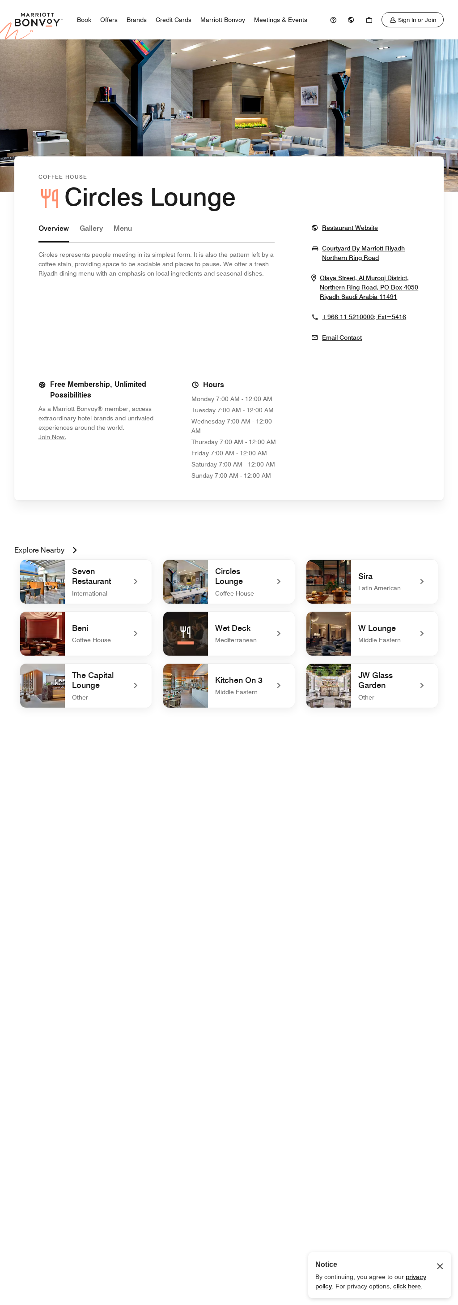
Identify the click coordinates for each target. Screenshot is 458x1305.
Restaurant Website (350, 227)
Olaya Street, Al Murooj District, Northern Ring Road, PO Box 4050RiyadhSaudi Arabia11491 (370, 287)
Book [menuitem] (84, 19)
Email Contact (342, 337)
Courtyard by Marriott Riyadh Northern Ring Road (371, 253)
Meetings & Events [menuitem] (280, 19)
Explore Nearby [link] (39, 550)
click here (407, 1286)
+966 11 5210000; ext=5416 (364, 316)
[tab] (53, 232)
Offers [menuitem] (109, 19)
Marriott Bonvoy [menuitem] (222, 19)
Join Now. (82, 437)
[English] (351, 19)
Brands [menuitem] (137, 19)
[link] (333, 19)
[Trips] (369, 19)
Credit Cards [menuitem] (173, 19)
